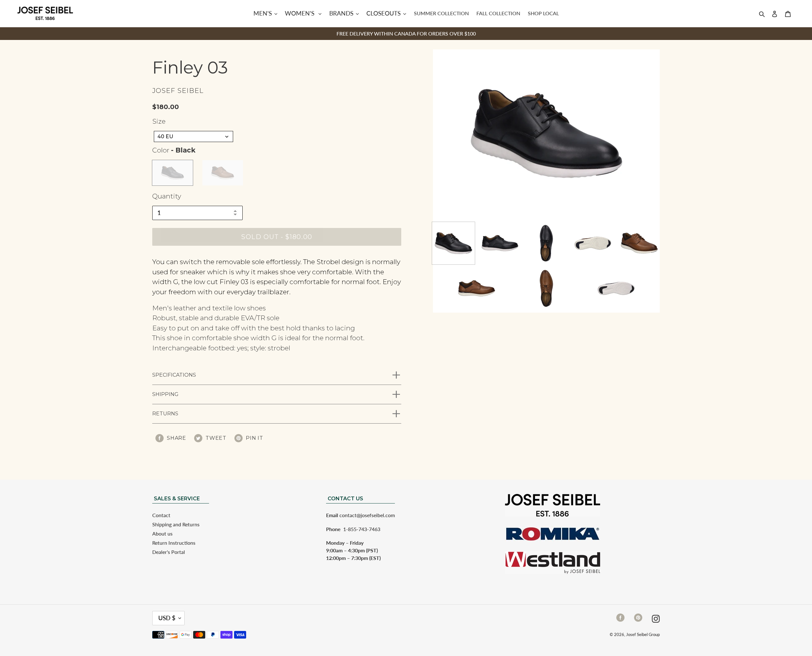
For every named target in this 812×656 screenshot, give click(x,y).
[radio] (172, 172)
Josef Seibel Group (643, 634)
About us (162, 533)
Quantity (166, 196)
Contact (161, 515)
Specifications (174, 375)
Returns (165, 414)
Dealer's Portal (168, 552)
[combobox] (193, 136)
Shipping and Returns (176, 524)
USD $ (166, 617)
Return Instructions (173, 543)
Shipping (165, 394)
